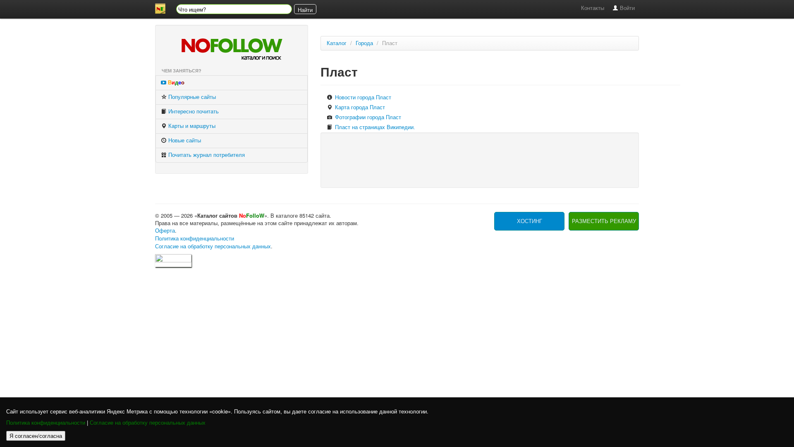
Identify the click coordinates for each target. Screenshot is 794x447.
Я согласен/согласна (36, 436)
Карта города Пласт (359, 107)
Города (364, 43)
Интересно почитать (193, 111)
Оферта (165, 231)
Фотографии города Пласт (367, 117)
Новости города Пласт (362, 97)
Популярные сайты (191, 97)
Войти (626, 8)
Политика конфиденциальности (45, 423)
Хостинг (529, 221)
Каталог (337, 43)
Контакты (592, 8)
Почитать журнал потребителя (206, 155)
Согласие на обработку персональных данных (148, 423)
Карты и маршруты (191, 126)
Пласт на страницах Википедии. (374, 127)
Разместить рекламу (604, 221)
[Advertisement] (479, 159)
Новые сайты (184, 140)
